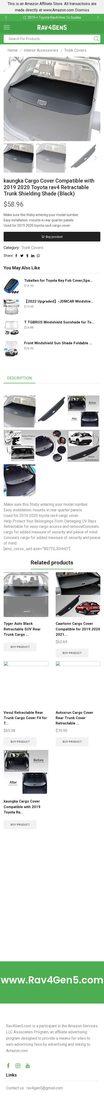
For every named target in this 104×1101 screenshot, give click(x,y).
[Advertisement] (52, 907)
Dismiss (82, 10)
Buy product (54, 237)
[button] (6, 17)
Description (19, 378)
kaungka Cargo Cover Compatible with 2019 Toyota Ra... (22, 806)
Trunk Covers (75, 50)
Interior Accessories (41, 50)
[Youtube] (27, 1065)
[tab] (19, 378)
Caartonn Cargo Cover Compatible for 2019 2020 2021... (78, 628)
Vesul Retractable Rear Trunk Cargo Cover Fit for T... (25, 717)
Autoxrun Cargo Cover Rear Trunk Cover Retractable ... (74, 717)
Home (12, 50)
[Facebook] (8, 1065)
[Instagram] (17, 1065)
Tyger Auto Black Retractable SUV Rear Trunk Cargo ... (22, 628)
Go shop (86, 17)
